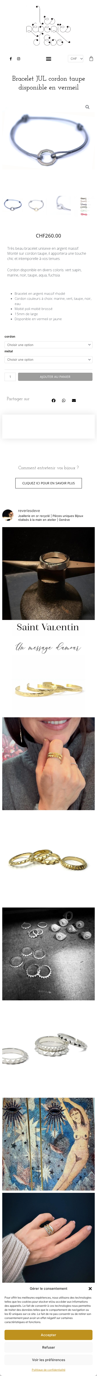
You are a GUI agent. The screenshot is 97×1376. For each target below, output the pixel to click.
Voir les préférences (48, 1360)
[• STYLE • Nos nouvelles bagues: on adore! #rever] (48, 763)
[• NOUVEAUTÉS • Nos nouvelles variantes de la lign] (48, 1049)
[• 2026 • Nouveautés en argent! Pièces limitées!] (48, 954)
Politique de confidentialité (48, 1369)
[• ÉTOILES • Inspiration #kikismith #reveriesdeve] (48, 1144)
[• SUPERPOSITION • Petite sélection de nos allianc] (48, 1239)
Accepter (48, 1335)
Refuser (48, 1347)
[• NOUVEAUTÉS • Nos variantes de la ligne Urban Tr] (48, 858)
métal (9, 351)
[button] (90, 1288)
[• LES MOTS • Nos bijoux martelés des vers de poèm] (48, 668)
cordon (10, 336)
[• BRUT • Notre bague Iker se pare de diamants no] (48, 573)
